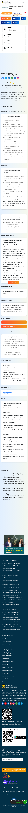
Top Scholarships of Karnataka (10, 580)
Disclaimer (4, 682)
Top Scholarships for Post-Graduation (12, 597)
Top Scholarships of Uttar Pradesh (11, 563)
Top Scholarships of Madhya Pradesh (12, 573)
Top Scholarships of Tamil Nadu (10, 575)
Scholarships (16, 18)
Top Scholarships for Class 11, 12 (10, 590)
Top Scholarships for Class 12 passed (11, 592)
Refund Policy (5, 679)
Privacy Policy (5, 673)
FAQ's (23, 18)
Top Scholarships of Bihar (8, 568)
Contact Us (5, 664)
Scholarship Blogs (7, 653)
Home (3, 73)
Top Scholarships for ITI (8, 602)
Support (14, 707)
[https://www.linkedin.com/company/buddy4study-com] (8, 703)
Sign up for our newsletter (11, 759)
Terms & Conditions (7, 667)
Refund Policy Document (17, 791)
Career (3, 795)
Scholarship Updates (8, 661)
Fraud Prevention (6, 788)
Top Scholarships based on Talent (11, 619)
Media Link (5, 393)
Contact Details (6, 22)
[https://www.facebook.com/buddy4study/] (2, 703)
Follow (18, 13)
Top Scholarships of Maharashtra (11, 566)
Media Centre (5, 658)
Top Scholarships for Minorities (10, 617)
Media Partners (6, 647)
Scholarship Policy (7, 670)
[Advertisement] (12, 61)
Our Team (4, 638)
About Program (6, 18)
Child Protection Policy (8, 676)
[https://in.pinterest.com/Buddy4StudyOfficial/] (10, 703)
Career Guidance (7, 641)
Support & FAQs (6, 644)
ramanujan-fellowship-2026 (9, 75)
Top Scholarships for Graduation (10, 595)
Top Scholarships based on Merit (10, 612)
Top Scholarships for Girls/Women (11, 604)
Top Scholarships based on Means (11, 615)
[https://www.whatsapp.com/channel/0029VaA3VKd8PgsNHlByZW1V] (16, 703)
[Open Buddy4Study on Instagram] (18, 78)
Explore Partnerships (7, 655)
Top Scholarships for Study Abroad (11, 629)
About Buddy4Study (7, 635)
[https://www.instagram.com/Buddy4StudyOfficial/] (13, 703)
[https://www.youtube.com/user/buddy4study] (5, 703)
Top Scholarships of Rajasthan (10, 578)
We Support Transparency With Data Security (14, 769)
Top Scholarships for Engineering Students (13, 627)
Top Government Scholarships (10, 624)
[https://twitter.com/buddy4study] (19, 703)
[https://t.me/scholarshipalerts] (21, 703)
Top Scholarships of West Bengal (11, 570)
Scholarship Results (7, 650)
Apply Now (7, 13)
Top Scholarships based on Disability (11, 622)
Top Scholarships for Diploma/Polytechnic (13, 600)
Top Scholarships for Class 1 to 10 (10, 588)
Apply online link (7, 392)
